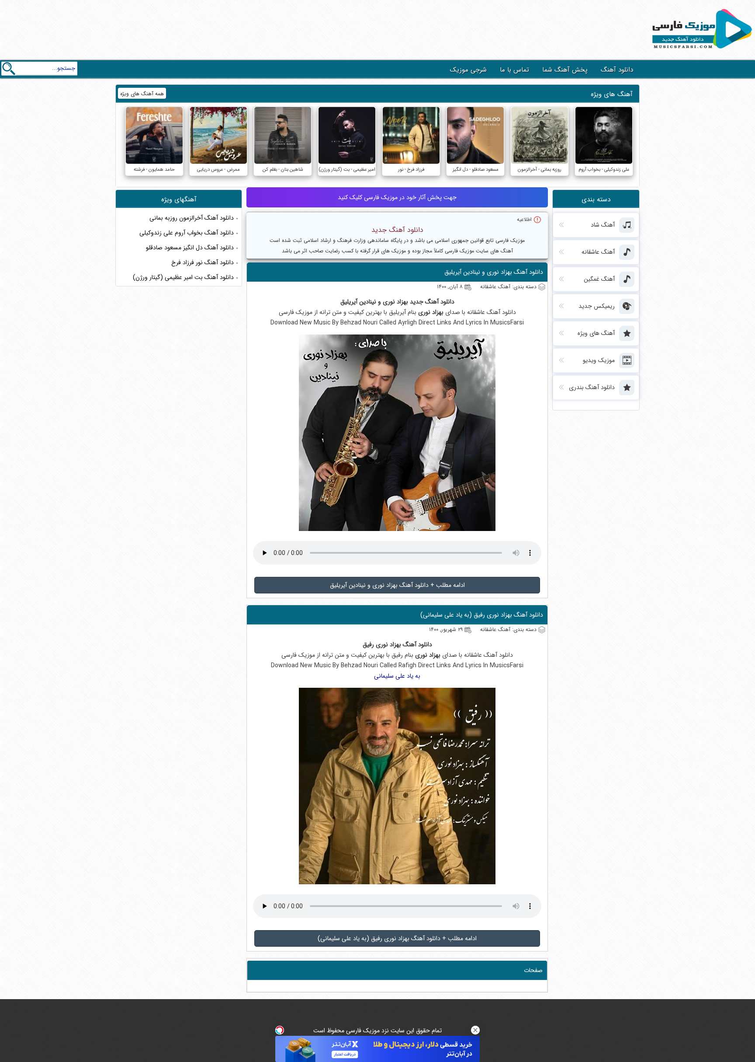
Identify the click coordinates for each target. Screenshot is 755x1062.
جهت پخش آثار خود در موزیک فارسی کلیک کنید (397, 197)
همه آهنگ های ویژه (142, 94)
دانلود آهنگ (617, 70)
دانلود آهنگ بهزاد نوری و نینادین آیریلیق (493, 272)
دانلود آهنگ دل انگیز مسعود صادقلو (190, 247)
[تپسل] (279, 1030)
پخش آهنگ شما (565, 70)
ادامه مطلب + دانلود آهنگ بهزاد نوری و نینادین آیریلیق (397, 585)
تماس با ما (514, 70)
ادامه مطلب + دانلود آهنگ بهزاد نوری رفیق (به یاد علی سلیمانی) (397, 938)
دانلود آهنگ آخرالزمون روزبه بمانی (191, 218)
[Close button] (475, 1030)
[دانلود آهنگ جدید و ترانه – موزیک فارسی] (700, 50)
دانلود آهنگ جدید (397, 229)
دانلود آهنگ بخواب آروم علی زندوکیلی (186, 233)
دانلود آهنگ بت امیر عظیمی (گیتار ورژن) (183, 277)
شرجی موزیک (468, 70)
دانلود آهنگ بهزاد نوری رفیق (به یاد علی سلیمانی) (481, 615)
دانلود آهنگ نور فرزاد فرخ (202, 262)
